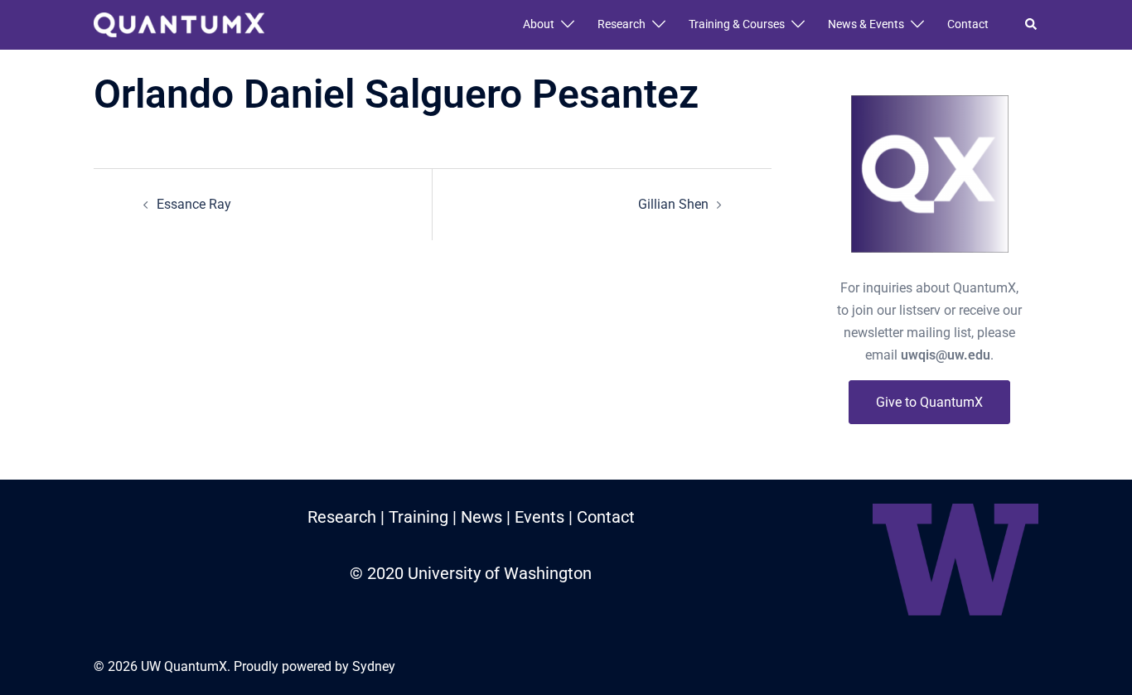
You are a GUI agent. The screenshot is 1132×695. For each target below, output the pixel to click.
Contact (968, 24)
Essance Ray (194, 204)
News (481, 517)
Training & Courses (737, 24)
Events (539, 517)
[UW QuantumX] (179, 23)
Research (621, 24)
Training (418, 517)
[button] (1031, 24)
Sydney (373, 666)
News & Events (866, 24)
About (538, 24)
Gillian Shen (673, 204)
